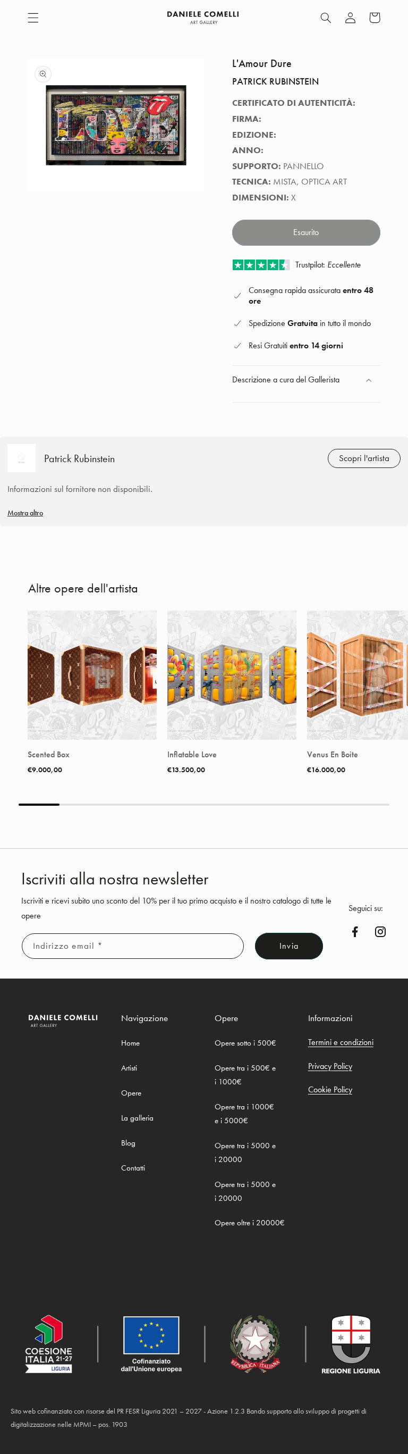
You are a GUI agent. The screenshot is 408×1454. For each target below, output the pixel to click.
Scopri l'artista (364, 458)
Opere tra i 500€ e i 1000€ (245, 1075)
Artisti (129, 1068)
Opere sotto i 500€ (245, 1043)
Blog (128, 1143)
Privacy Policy (330, 1066)
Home (130, 1043)
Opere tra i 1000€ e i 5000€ (244, 1113)
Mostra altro (25, 512)
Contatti (133, 1168)
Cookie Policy (330, 1089)
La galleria (137, 1118)
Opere (131, 1093)
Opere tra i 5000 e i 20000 (245, 1152)
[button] (33, 17)
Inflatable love (192, 754)
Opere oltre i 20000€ (250, 1222)
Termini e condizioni (340, 1042)
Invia (288, 946)
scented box (49, 754)
